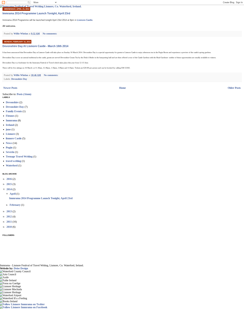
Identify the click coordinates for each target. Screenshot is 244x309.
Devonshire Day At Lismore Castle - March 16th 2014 (35, 46)
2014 (9, 189)
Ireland (10, 125)
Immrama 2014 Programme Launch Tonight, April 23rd (36, 13)
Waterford (12, 165)
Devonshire (12, 102)
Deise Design (21, 268)
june (8, 129)
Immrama (11, 120)
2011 (9, 221)
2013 (9, 211)
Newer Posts (10, 87)
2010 (9, 226)
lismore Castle (14, 138)
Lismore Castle (84, 20)
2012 (9, 216)
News (9, 143)
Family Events (14, 111)
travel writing (13, 161)
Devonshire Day (19, 79)
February (15, 204)
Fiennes (10, 115)
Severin (10, 152)
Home (122, 87)
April (13, 193)
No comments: (50, 33)
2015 (9, 184)
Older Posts (234, 87)
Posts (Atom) (24, 94)
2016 (9, 179)
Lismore (10, 133)
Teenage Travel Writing (19, 156)
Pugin (9, 147)
